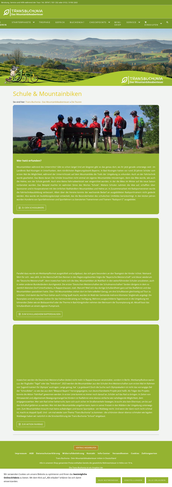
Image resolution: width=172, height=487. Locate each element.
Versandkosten (120, 453)
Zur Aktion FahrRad (32, 424)
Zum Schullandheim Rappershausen (41, 314)
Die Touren (76, 102)
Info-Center (104, 453)
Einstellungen (133, 480)
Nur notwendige (108, 480)
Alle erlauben (157, 480)
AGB (31, 453)
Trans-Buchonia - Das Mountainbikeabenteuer (47, 102)
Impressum (21, 453)
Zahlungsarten (149, 453)
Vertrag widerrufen (86, 447)
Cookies (135, 453)
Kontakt (91, 453)
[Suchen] (167, 22)
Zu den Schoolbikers (33, 207)
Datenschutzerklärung (48, 453)
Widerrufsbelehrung (73, 453)
